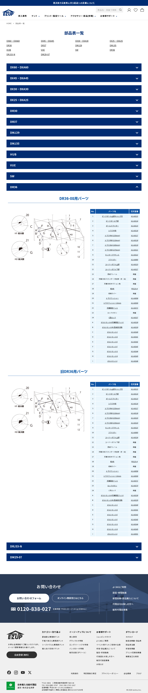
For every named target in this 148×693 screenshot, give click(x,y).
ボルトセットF (112, 346)
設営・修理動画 (120, 592)
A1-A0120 (134, 418)
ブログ (138, 673)
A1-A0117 (134, 235)
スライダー (112, 260)
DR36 (112, 49)
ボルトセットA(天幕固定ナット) (112, 322)
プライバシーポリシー (110, 673)
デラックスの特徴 (76, 640)
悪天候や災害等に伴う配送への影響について (74, 2)
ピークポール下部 (112, 221)
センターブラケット (112, 255)
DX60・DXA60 (13, 40)
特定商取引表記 (90, 673)
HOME (9, 23)
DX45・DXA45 (47, 40)
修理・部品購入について (105, 648)
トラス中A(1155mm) (112, 235)
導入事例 (22, 15)
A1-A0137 (134, 317)
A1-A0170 (134, 486)
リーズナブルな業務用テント (53, 644)
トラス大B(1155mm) (112, 423)
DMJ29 (78, 45)
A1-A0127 (134, 269)
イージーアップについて (80, 631)
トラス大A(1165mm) (112, 245)
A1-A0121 (134, 250)
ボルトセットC (112, 332)
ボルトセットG (112, 351)
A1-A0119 (134, 245)
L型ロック (112, 317)
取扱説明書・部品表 (133, 640)
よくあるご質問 (119, 586)
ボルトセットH (112, 356)
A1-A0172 (134, 308)
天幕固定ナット (112, 308)
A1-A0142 (134, 342)
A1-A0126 (134, 437)
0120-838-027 (34, 609)
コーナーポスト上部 (112, 264)
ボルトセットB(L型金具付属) (112, 327)
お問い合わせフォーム (29, 598)
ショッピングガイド (103, 637)
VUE (43, 49)
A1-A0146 (134, 361)
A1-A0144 (134, 351)
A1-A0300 (134, 303)
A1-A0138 (134, 322)
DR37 (43, 45)
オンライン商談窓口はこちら (70, 598)
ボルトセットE (112, 342)
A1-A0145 (134, 356)
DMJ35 (113, 45)
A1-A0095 (134, 260)
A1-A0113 (134, 216)
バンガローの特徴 (76, 648)
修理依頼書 (130, 648)
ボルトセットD (112, 337)
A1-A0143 (134, 346)
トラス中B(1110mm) (112, 240)
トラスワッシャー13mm (112, 303)
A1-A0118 (134, 240)
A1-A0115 (134, 226)
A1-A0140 (134, 332)
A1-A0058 (134, 298)
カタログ (129, 637)
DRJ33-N (11, 54)
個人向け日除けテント (51, 648)
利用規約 (74, 673)
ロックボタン (112, 486)
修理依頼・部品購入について (126, 598)
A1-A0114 (134, 221)
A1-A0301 (134, 534)
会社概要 (127, 673)
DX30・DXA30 (81, 40)
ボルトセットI (112, 361)
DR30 (9, 45)
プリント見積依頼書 (133, 652)
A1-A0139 (134, 327)
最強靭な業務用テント (51, 637)
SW (76, 49)
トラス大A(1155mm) (112, 418)
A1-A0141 (134, 337)
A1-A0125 (134, 264)
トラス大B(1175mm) (112, 250)
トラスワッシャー (112, 298)
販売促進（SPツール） (77, 652)
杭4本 (112, 289)
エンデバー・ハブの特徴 (78, 644)
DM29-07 (45, 54)
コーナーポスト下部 (112, 269)
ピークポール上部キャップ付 (112, 216)
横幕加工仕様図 (132, 656)
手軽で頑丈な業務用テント (52, 640)
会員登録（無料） (21, 654)
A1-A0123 (134, 428)
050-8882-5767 (52, 685)
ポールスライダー (112, 226)
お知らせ (99, 664)
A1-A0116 (134, 231)
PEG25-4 (134, 289)
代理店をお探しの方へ (123, 603)
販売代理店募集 (120, 609)
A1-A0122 (134, 255)
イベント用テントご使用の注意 (108, 644)
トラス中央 (112, 231)
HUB (9, 49)
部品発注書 (130, 644)
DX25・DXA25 (116, 40)
